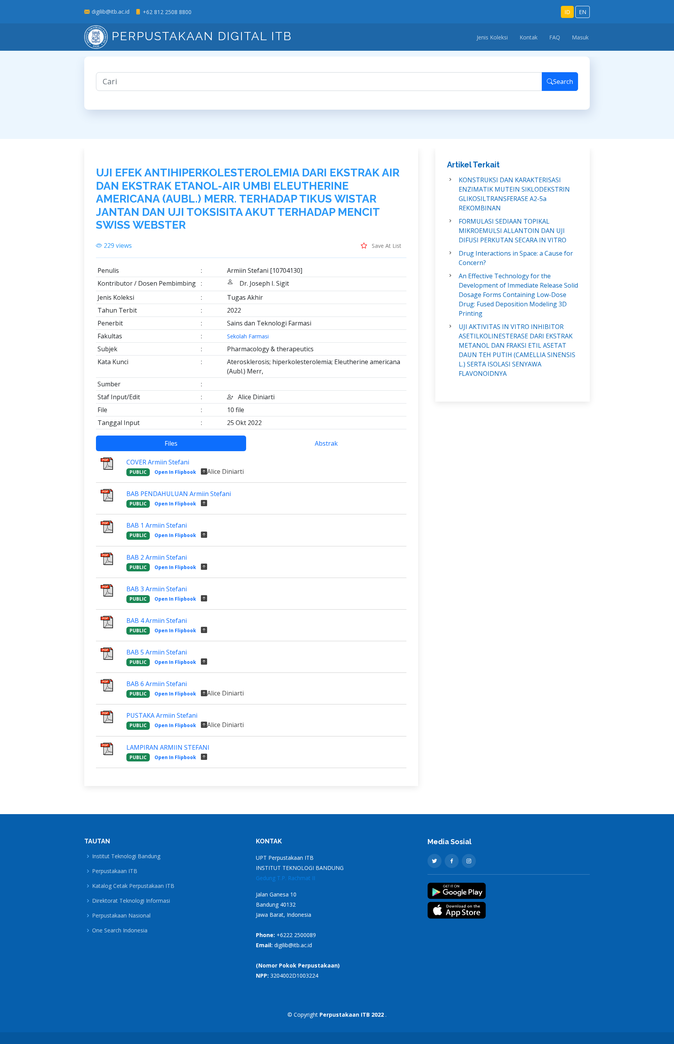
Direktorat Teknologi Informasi (131, 900)
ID (567, 12)
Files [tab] (171, 443)
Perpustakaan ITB (114, 871)
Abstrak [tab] (326, 443)
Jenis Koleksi (492, 37)
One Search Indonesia (119, 930)
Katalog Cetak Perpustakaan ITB (133, 886)
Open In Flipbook (175, 472)
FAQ (554, 37)
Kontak (528, 37)
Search (563, 81)
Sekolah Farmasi (248, 336)
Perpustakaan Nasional (121, 915)
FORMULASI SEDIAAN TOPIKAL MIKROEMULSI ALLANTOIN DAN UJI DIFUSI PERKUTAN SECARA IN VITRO (512, 230)
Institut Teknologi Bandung (126, 856)
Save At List (385, 245)
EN (582, 12)
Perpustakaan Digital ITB (200, 36)
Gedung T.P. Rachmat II (285, 878)
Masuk (580, 37)
